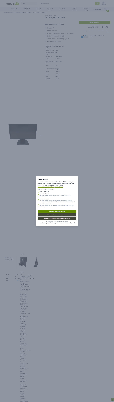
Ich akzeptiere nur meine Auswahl (57, 215)
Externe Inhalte (57, 200)
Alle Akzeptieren (44, 191)
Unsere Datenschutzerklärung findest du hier (50, 187)
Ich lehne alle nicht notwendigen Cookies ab (57, 218)
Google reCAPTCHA (57, 205)
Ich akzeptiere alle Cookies (57, 211)
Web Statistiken (55, 195)
